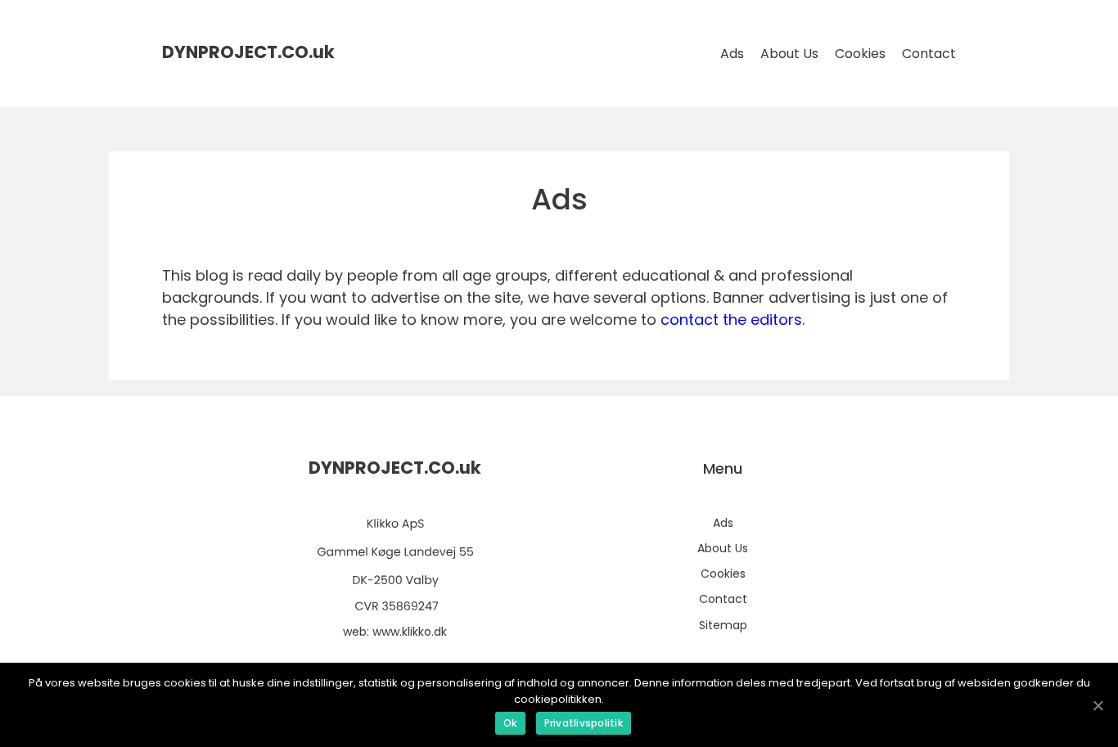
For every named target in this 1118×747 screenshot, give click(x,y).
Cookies (860, 53)
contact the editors (731, 319)
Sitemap (723, 625)
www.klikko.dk (409, 631)
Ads (732, 53)
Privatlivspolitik (583, 723)
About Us (789, 53)
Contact (929, 53)
